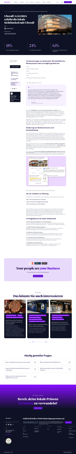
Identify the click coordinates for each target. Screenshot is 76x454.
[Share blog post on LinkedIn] (15, 89)
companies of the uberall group (55, 421)
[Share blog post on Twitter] (17, 89)
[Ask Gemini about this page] (11, 424)
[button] (16, 2)
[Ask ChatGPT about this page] (6, 424)
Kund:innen (32, 2)
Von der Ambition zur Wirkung (14, 79)
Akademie (49, 2)
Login (62, 2)
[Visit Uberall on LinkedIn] (6, 435)
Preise (27, 2)
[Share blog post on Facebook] (13, 89)
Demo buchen (68, 2)
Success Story (7, 11)
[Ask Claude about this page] (9, 424)
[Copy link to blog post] (11, 89)
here (62, 422)
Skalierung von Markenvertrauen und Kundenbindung (15, 73)
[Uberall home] (7, 2)
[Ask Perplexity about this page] (13, 424)
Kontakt (43, 2)
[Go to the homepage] (8, 418)
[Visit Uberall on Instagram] (10, 435)
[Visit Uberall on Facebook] (8, 435)
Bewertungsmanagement (10, 33)
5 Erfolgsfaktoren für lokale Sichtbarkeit (14, 83)
